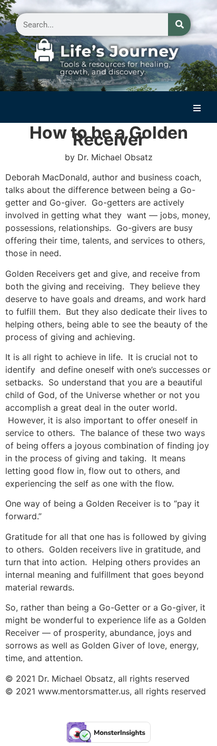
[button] (197, 108)
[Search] (179, 24)
